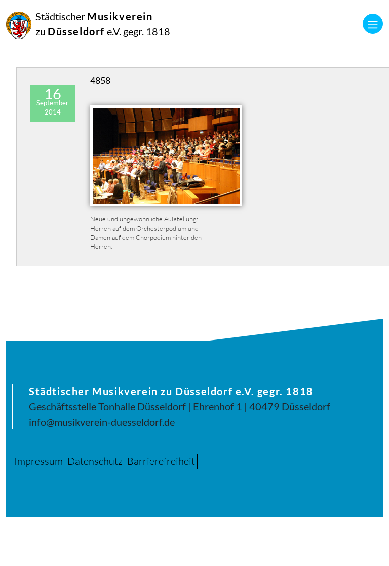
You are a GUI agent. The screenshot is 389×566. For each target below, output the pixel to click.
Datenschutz (95, 461)
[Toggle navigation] (373, 24)
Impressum (38, 461)
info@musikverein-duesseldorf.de (102, 422)
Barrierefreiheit (161, 461)
